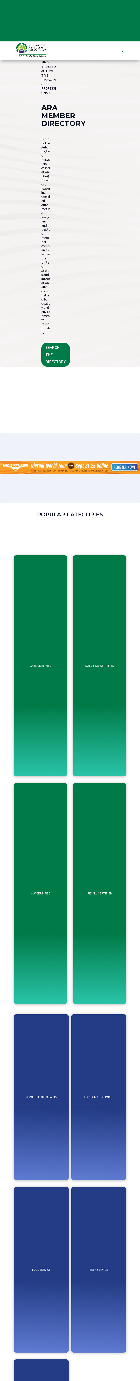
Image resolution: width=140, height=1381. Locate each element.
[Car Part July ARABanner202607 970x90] (70, 473)
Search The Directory (55, 355)
